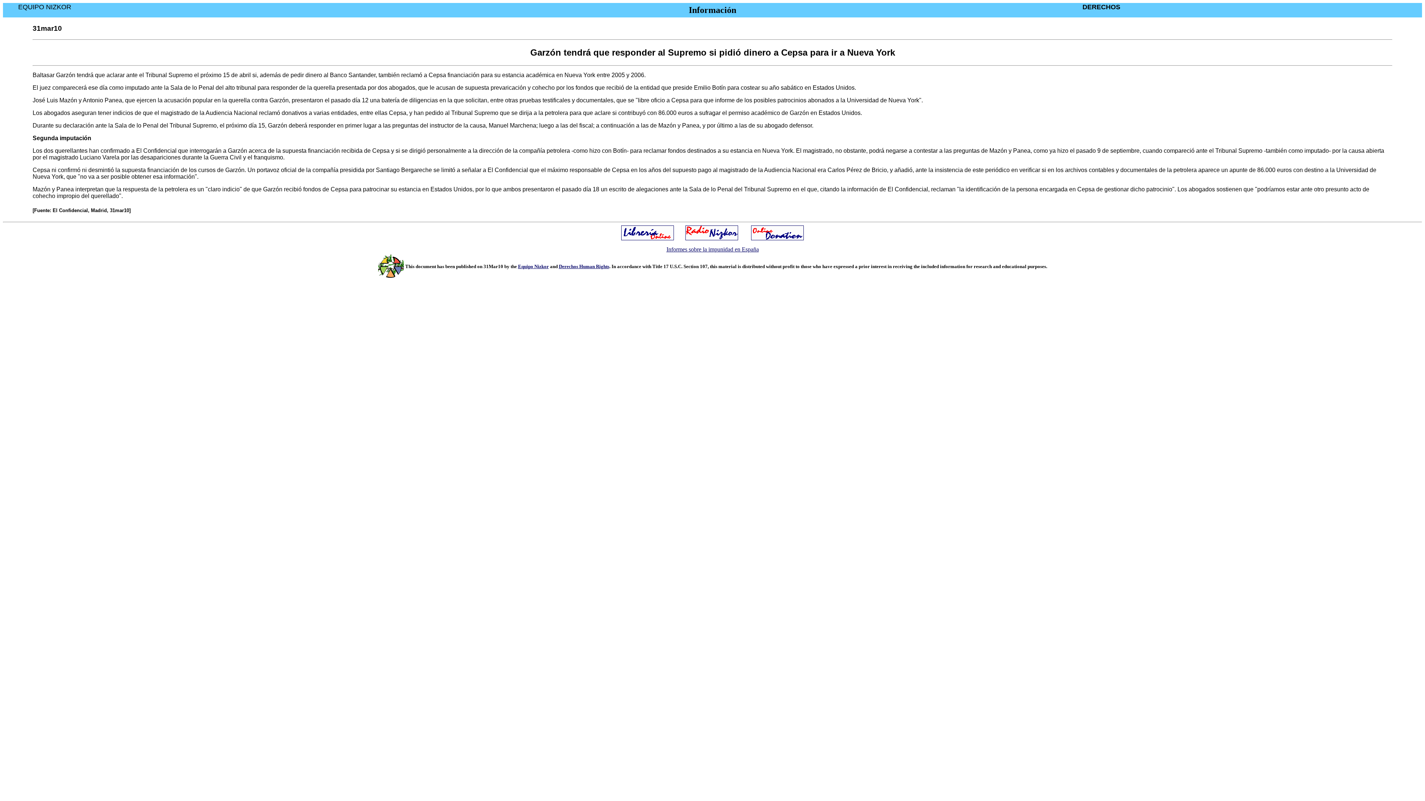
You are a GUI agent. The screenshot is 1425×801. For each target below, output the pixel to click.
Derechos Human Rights (584, 266)
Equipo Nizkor (533, 266)
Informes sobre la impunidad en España (712, 249)
